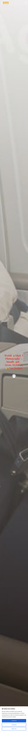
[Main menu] (25, 3)
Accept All (14, 720)
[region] (14, 719)
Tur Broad (4, 3)
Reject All (14, 728)
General (14, 352)
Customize (14, 724)
